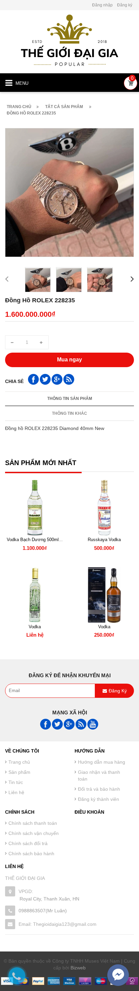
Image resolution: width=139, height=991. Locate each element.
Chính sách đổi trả (28, 843)
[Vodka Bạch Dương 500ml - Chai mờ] (35, 508)
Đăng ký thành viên (98, 799)
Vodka (35, 626)
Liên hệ (16, 792)
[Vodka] (35, 595)
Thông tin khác (69, 413)
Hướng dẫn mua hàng (101, 762)
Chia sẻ (14, 381)
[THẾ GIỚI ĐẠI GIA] (69, 39)
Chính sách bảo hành (31, 853)
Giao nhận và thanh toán (99, 775)
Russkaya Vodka (104, 539)
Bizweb (78, 967)
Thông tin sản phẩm (69, 398)
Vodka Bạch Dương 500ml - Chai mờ (43, 539)
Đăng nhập (102, 5)
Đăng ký (124, 5)
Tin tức (15, 782)
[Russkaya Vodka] (104, 508)
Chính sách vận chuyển (33, 833)
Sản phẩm (19, 772)
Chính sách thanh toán (32, 823)
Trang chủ (19, 762)
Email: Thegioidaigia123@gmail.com (57, 924)
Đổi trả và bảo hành (99, 789)
